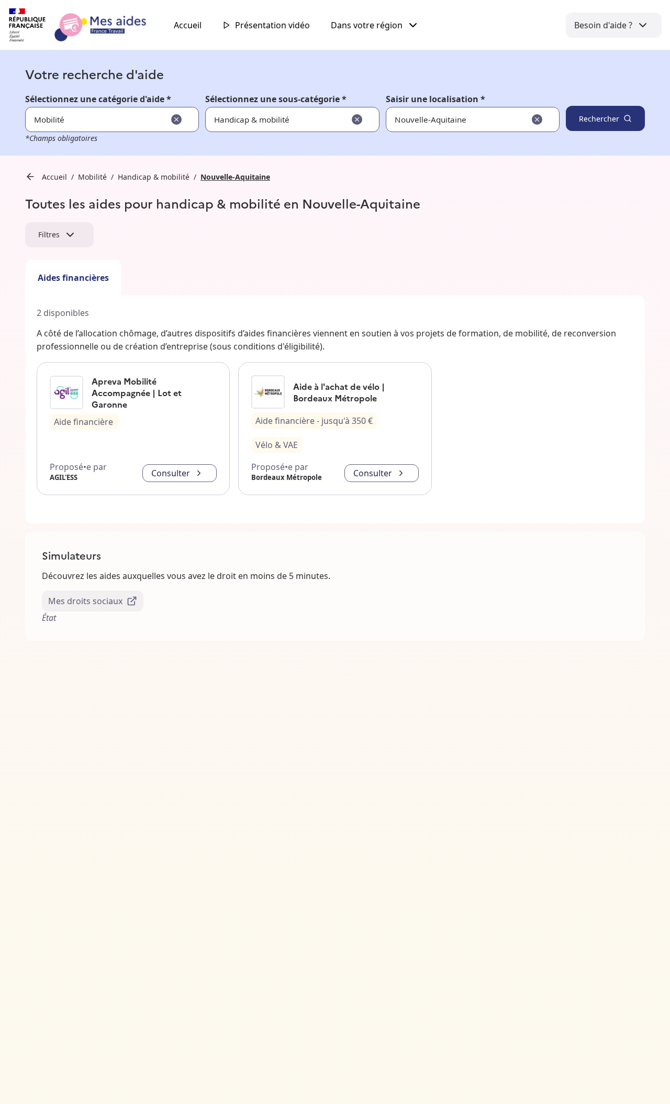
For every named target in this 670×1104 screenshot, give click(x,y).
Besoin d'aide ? (603, 25)
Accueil (188, 25)
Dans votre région (367, 25)
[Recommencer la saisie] (176, 119)
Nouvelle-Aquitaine (235, 177)
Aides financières (73, 277)
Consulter (170, 473)
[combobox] (440, 119)
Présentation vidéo (272, 25)
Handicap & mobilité (153, 177)
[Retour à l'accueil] (86, 25)
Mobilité (92, 177)
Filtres (49, 234)
